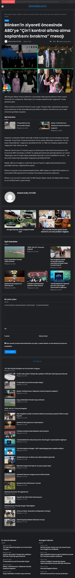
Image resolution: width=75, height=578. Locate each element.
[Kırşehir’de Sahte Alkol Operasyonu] (9, 499)
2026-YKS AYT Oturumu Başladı (35, 248)
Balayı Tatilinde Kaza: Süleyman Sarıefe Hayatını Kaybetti (60, 125)
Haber (14, 14)
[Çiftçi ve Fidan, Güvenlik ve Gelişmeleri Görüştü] (9, 513)
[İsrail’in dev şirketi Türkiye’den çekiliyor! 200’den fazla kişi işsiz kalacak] (9, 376)
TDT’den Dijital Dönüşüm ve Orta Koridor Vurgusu (22, 369)
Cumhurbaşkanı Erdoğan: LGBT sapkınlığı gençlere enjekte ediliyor (40, 448)
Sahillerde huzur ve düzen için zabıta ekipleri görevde (36, 457)
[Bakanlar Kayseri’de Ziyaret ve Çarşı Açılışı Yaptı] (9, 468)
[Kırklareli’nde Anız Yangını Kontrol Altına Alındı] (9, 477)
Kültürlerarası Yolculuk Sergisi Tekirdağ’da (19, 506)
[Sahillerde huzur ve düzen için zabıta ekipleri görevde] (9, 459)
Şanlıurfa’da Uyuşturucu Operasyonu (13, 284)
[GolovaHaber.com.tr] (37, 6)
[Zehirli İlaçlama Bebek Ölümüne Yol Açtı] (9, 522)
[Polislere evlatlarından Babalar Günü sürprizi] (37, 276)
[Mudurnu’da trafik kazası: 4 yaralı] (9, 485)
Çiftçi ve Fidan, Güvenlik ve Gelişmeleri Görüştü (33, 511)
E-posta (7, 336)
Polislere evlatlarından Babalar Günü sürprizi (35, 284)
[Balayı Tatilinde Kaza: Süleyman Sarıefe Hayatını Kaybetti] (44, 125)
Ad (5, 328)
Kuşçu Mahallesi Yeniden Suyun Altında (13, 260)
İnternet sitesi (43, 336)
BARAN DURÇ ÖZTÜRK (14, 41)
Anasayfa (9, 14)
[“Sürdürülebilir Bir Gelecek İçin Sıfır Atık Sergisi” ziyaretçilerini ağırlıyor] (60, 276)
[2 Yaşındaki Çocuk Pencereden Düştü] (10, 125)
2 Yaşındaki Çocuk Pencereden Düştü (27, 1)
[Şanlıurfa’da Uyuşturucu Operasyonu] (14, 276)
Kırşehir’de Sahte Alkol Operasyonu (29, 497)
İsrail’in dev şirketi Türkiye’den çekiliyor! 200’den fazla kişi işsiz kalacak (42, 374)
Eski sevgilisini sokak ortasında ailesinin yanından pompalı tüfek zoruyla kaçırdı (59, 262)
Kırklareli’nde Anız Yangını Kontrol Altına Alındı (33, 474)
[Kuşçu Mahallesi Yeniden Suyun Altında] (14, 252)
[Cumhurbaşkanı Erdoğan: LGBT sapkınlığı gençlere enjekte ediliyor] (9, 451)
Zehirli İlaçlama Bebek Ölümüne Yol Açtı (31, 520)
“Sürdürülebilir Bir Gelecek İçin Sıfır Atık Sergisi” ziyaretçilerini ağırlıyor (59, 285)
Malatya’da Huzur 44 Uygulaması (16, 492)
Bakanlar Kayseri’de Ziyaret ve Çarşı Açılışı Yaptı (34, 466)
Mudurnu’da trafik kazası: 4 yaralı (29, 483)
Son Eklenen (37, 361)
